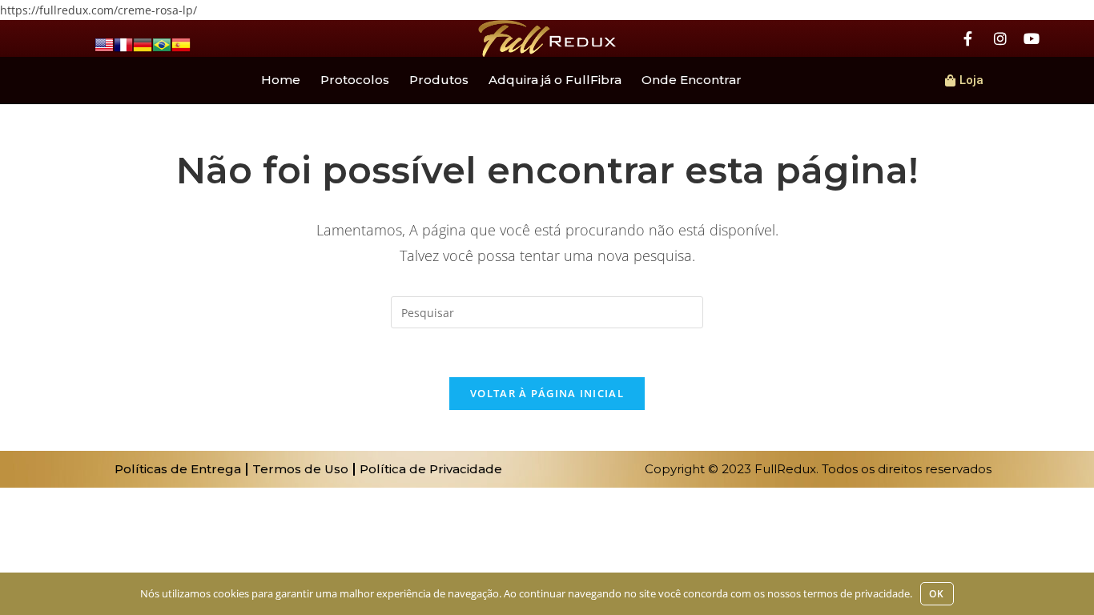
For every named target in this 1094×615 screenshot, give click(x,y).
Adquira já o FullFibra (555, 79)
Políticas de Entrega (178, 468)
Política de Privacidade (431, 468)
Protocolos (354, 79)
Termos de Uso (300, 468)
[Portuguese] (161, 43)
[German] (142, 43)
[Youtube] (1032, 38)
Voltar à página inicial (547, 393)
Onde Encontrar (692, 79)
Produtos (439, 79)
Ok (936, 594)
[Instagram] (1000, 38)
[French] (123, 43)
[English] (104, 43)
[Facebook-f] (968, 38)
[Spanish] (181, 43)
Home (280, 79)
